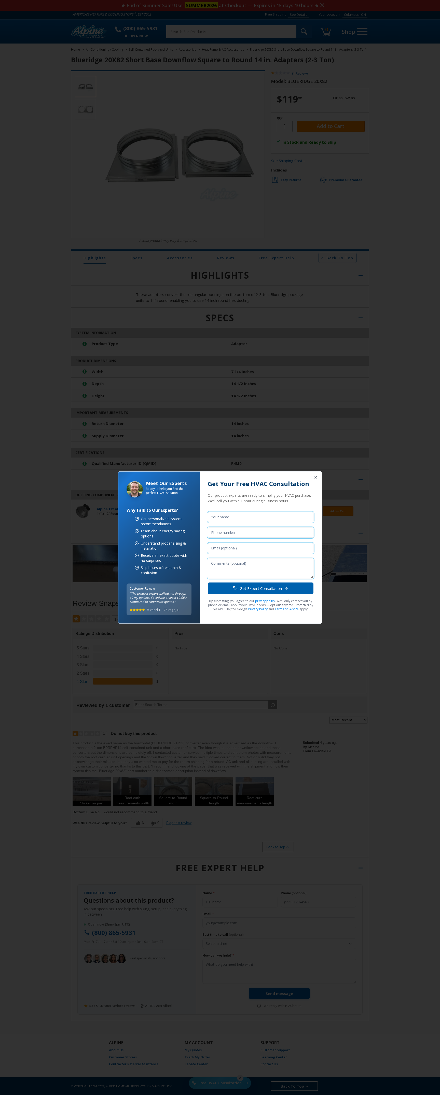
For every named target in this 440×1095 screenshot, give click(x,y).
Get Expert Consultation (261, 588)
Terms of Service (287, 609)
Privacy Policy (258, 609)
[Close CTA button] (315, 477)
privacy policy (265, 601)
